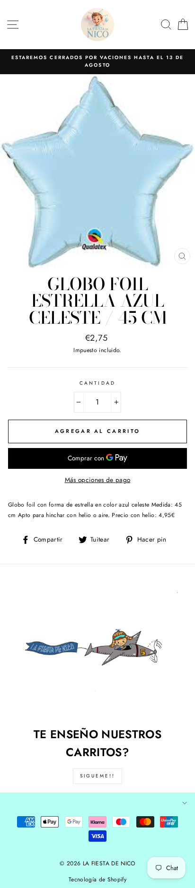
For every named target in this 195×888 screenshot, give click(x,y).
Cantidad (97, 383)
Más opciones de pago (98, 479)
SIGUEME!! (97, 775)
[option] (97, 61)
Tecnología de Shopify (97, 879)
